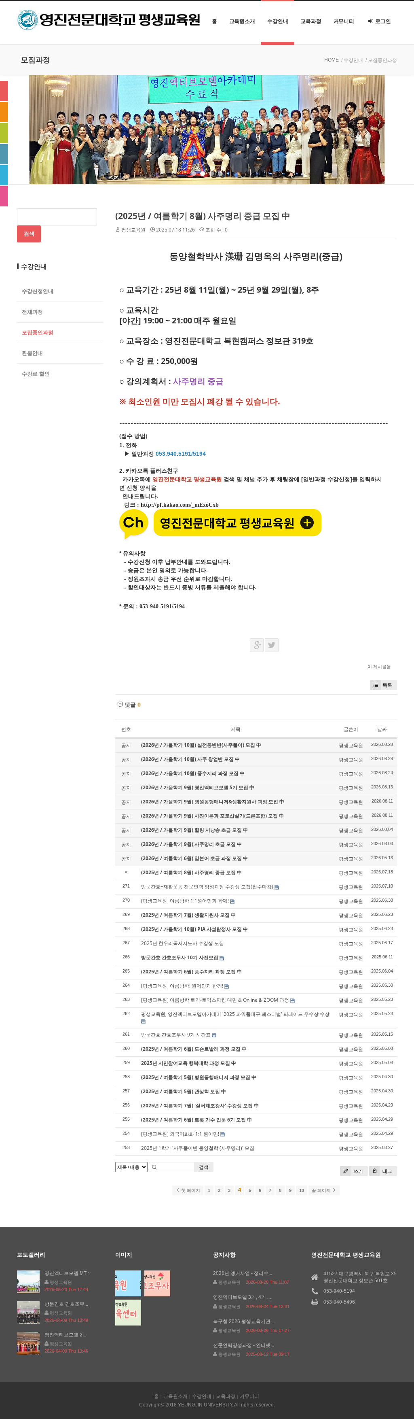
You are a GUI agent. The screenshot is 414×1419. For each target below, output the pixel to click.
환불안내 (32, 353)
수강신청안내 (37, 291)
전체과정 (32, 312)
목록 (387, 685)
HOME (331, 60)
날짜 (382, 729)
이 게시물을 (379, 666)
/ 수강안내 (352, 60)
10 (301, 1190)
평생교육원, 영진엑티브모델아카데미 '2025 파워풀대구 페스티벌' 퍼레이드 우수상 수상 (235, 1014)
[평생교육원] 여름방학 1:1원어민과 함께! (185, 900)
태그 (386, 1171)
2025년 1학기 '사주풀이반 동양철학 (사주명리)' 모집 (197, 1148)
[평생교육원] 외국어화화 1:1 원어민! (180, 1133)
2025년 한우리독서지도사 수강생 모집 (182, 943)
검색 (204, 1167)
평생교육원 (133, 229)
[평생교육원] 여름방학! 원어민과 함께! (182, 985)
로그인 (383, 21)
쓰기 (357, 1171)
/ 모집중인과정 (381, 60)
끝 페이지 (322, 1190)
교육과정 (310, 21)
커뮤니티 (344, 21)
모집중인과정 (37, 332)
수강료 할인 (36, 374)
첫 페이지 (190, 1190)
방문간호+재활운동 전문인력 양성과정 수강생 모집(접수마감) (207, 886)
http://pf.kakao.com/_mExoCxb (180, 505)
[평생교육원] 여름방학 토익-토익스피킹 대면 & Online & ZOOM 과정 (215, 999)
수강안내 (277, 21)
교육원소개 (242, 21)
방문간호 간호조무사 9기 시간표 (176, 1034)
